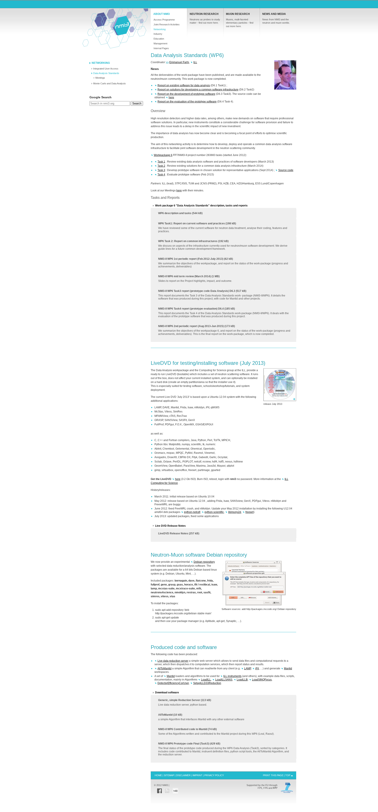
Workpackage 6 (163, 155)
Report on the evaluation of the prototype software (187, 101)
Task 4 (161, 174)
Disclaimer (183, 775)
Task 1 (161, 161)
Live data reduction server (173, 660)
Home (121, 25)
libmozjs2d (234, 512)
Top (287, 775)
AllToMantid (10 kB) (201, 717)
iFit (257, 668)
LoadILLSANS (223, 679)
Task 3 (161, 170)
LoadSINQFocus (262, 679)
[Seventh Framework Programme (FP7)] (287, 792)
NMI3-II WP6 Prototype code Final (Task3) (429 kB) (223, 749)
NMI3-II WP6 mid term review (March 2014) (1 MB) (195, 278)
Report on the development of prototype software (186, 93)
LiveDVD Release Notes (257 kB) (178, 533)
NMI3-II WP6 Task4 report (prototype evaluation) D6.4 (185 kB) (223, 312)
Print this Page (273, 775)
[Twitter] (167, 789)
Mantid (288, 668)
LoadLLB (242, 679)
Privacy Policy (214, 775)
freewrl (249, 512)
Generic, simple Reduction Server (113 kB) (184, 702)
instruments (232, 676)
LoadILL (206, 679)
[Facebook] (159, 789)
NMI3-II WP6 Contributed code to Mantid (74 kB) (216, 731)
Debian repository (204, 561)
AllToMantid (165, 668)
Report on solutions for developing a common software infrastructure (198, 89)
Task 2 (161, 165)
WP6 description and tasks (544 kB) (180, 213)
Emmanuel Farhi (179, 62)
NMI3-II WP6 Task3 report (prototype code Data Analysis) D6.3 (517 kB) (221, 294)
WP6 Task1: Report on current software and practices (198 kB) (222, 227)
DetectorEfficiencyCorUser (173, 683)
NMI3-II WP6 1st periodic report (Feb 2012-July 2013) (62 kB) (223, 262)
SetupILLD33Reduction (207, 683)
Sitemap (169, 775)
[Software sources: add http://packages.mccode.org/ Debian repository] (254, 606)
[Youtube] (175, 789)
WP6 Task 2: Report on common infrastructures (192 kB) (222, 245)
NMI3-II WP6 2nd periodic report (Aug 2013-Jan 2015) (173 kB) (224, 330)
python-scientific (214, 512)
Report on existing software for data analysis (184, 85)
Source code (285, 170)
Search (136, 103)
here (171, 97)
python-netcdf (192, 512)
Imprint (197, 775)
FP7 (275, 788)
